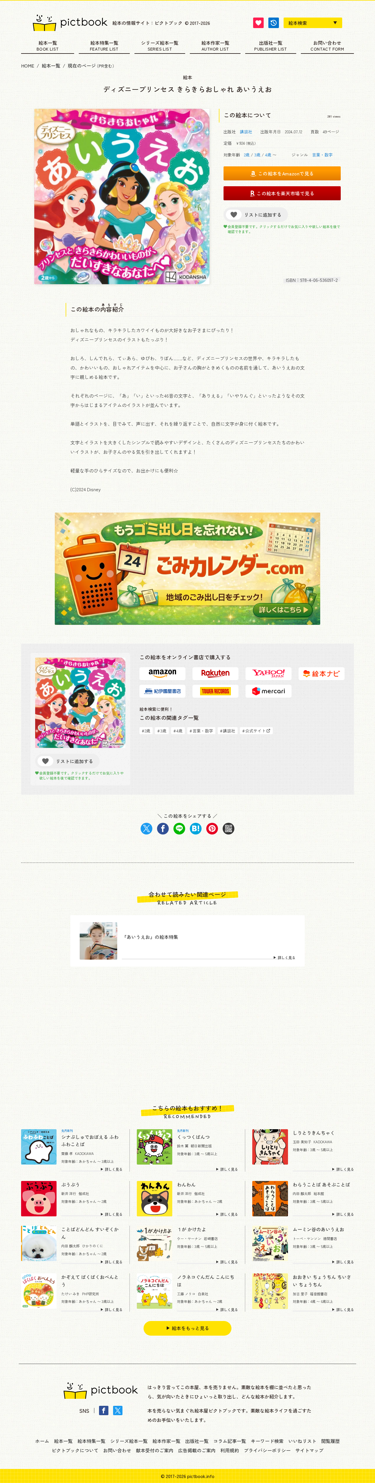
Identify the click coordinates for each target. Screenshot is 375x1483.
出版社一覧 (270, 43)
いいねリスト (302, 1440)
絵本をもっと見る (190, 1328)
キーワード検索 (267, 1440)
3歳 (257, 155)
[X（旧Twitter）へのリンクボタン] (117, 1410)
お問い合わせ (327, 43)
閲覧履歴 (330, 1440)
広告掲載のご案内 (197, 1450)
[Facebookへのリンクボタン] (103, 1410)
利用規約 (229, 1450)
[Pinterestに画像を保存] (212, 828)
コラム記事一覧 (229, 1440)
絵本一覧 (47, 43)
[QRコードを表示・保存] (228, 828)
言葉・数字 (322, 155)
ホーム (42, 1440)
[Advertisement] (187, 1036)
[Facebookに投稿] (163, 828)
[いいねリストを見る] (258, 23)
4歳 (268, 155)
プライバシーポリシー (267, 1450)
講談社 (246, 131)
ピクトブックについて (75, 1450)
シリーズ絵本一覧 (159, 43)
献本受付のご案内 (154, 1450)
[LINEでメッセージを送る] (179, 828)
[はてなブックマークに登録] (196, 828)
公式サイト (254, 731)
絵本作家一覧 (215, 43)
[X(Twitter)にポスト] (146, 828)
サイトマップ (309, 1450)
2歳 (247, 155)
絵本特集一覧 (104, 43)
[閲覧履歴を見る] (273, 23)
